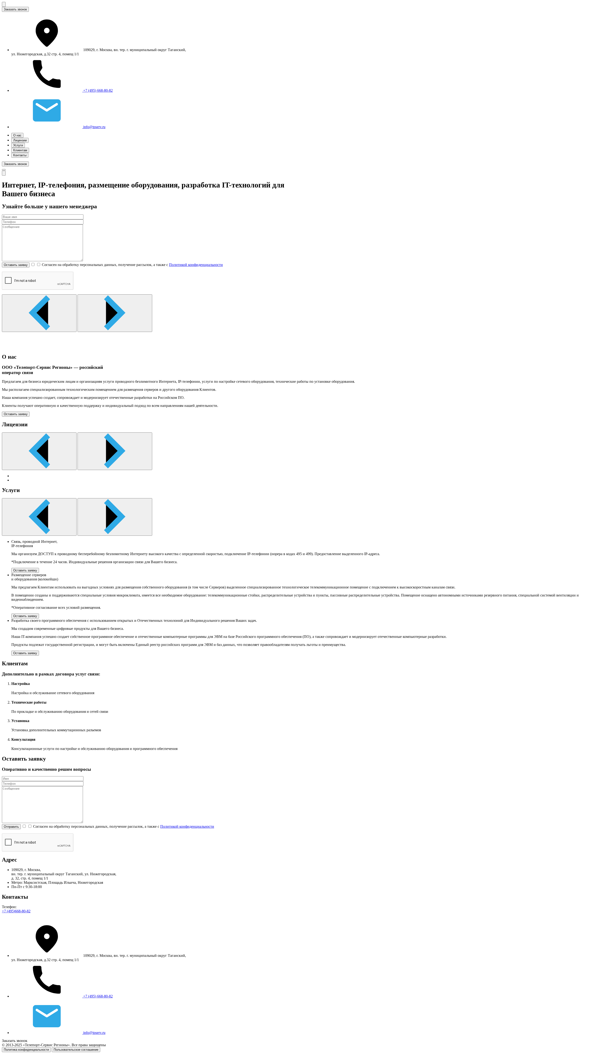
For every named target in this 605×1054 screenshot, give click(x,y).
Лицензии (20, 140)
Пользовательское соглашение (76, 1049)
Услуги (18, 145)
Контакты (19, 155)
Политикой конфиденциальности (196, 265)
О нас (17, 135)
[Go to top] (4, 173)
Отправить (11, 826)
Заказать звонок (15, 9)
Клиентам (20, 150)
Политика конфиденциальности (26, 1049)
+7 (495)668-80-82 (16, 911)
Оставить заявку (16, 265)
